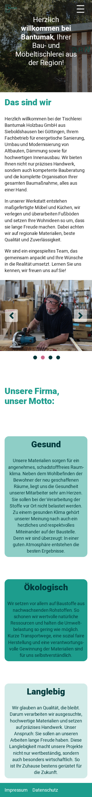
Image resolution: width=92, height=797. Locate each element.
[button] (11, 315)
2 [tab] (43, 357)
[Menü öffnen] (79, 9)
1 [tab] (35, 357)
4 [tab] (58, 357)
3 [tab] (50, 357)
